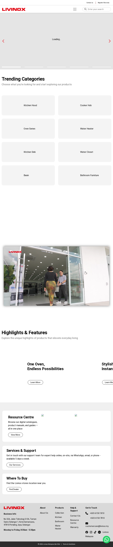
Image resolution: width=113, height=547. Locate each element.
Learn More (35, 382)
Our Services (15, 465)
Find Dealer (14, 489)
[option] (56, 367)
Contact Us (75, 516)
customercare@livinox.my (97, 526)
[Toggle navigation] (75, 9)
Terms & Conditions (69, 544)
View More (15, 435)
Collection (59, 513)
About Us (12, 237)
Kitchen (58, 517)
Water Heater (58, 527)
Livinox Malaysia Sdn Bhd (51, 544)
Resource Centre (74, 521)
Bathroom (59, 521)
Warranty (74, 527)
